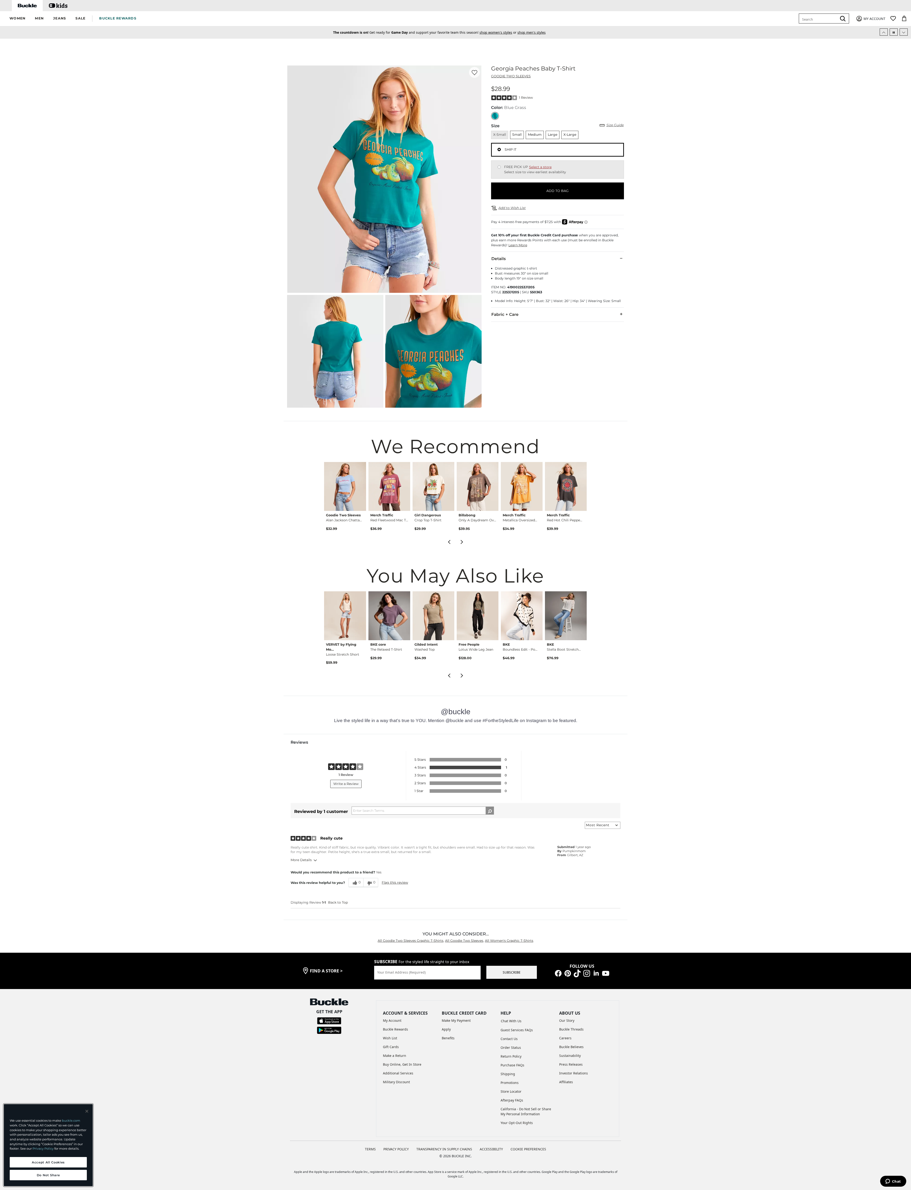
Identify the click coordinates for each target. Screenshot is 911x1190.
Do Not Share (48, 1175)
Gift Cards (391, 1047)
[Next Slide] (904, 32)
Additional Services (398, 1073)
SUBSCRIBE (512, 972)
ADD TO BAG (557, 191)
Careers (565, 1038)
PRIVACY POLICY (396, 1149)
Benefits (448, 1038)
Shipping (508, 1074)
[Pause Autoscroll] (894, 32)
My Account (392, 1020)
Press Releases (571, 1064)
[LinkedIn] (596, 973)
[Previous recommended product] (449, 541)
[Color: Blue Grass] (495, 116)
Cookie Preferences (528, 1149)
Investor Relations (573, 1073)
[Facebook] (558, 973)
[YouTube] (605, 973)
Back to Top (338, 902)
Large (552, 134)
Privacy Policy (43, 1148)
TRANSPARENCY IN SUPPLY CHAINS (444, 1149)
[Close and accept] (87, 1111)
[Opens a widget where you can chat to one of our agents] (893, 1182)
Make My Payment (456, 1020)
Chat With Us (511, 1021)
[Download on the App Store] (329, 1020)
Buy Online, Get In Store (402, 1064)
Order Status (511, 1047)
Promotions (510, 1082)
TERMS (370, 1149)
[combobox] (819, 18)
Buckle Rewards (395, 1029)
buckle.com (71, 1120)
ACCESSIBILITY (491, 1149)
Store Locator (511, 1091)
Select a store (540, 167)
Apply (446, 1029)
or (489, 32)
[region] (48, 1145)
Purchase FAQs (512, 1065)
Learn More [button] (517, 245)
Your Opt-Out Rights (517, 1122)
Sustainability (570, 1055)
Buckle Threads (571, 1029)
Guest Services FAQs (517, 1030)
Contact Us (509, 1038)
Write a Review (345, 784)
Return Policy (511, 1056)
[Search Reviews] (490, 811)
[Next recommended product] (462, 541)
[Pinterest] (567, 973)
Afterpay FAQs (512, 1100)
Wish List (390, 1038)
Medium (535, 134)
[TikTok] (577, 973)
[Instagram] (586, 973)
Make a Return (394, 1055)
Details (498, 258)
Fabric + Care (505, 314)
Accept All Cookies (48, 1162)
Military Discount (396, 1082)
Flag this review (395, 882)
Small (517, 134)
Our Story (566, 1020)
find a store (326, 971)
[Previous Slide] (884, 32)
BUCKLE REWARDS (117, 18)
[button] (17, 19)
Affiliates (566, 1082)
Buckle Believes (571, 1047)
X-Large (569, 134)
